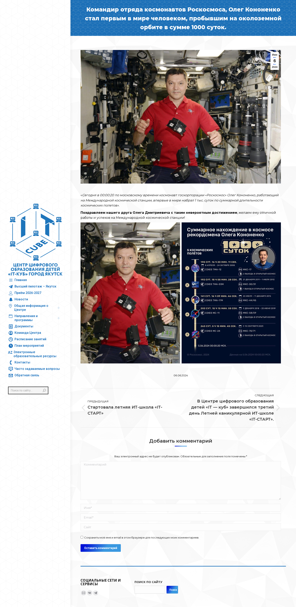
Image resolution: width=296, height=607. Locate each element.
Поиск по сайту (148, 582)
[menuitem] (17, 280)
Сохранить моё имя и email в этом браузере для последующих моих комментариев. (141, 537)
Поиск (173, 589)
